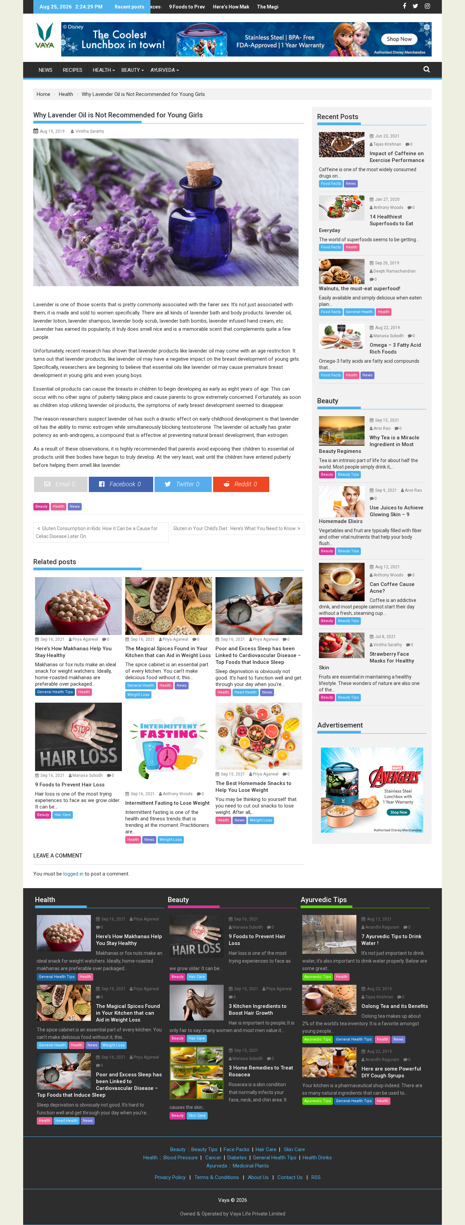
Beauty (131, 70)
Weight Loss (138, 694)
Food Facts (331, 183)
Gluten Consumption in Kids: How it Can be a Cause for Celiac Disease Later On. (97, 532)
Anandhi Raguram (382, 927)
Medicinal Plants (251, 1166)
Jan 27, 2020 (387, 199)
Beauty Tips (348, 474)
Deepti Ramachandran (394, 271)
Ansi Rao (381, 428)
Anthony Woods (178, 793)
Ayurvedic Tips (324, 900)
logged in (73, 874)
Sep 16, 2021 (53, 639)
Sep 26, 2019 (387, 263)
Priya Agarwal (85, 639)
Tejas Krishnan (387, 144)
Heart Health (246, 692)
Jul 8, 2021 (385, 636)
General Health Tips (55, 692)
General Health (140, 685)
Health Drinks (317, 1158)
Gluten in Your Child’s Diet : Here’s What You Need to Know (234, 528)
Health (102, 70)
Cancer (213, 1158)
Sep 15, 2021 (233, 774)
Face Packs (237, 1149)
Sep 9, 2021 (386, 490)
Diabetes (237, 1158)
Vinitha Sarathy (90, 131)
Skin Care (197, 1115)
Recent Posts (337, 117)
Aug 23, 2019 (379, 988)
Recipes (72, 70)
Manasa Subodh (88, 775)
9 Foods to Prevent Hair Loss (179, 7)
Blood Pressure (180, 1158)
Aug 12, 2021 (387, 567)
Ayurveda (162, 70)
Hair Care (62, 815)
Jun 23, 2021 (387, 136)
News (45, 70)
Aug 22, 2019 (387, 327)
